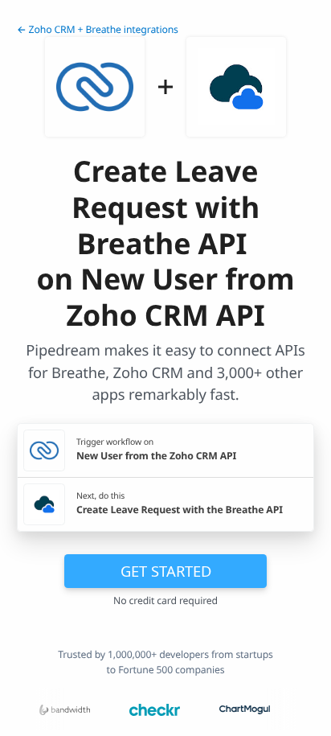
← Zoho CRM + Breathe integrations (97, 29)
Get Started (166, 571)
